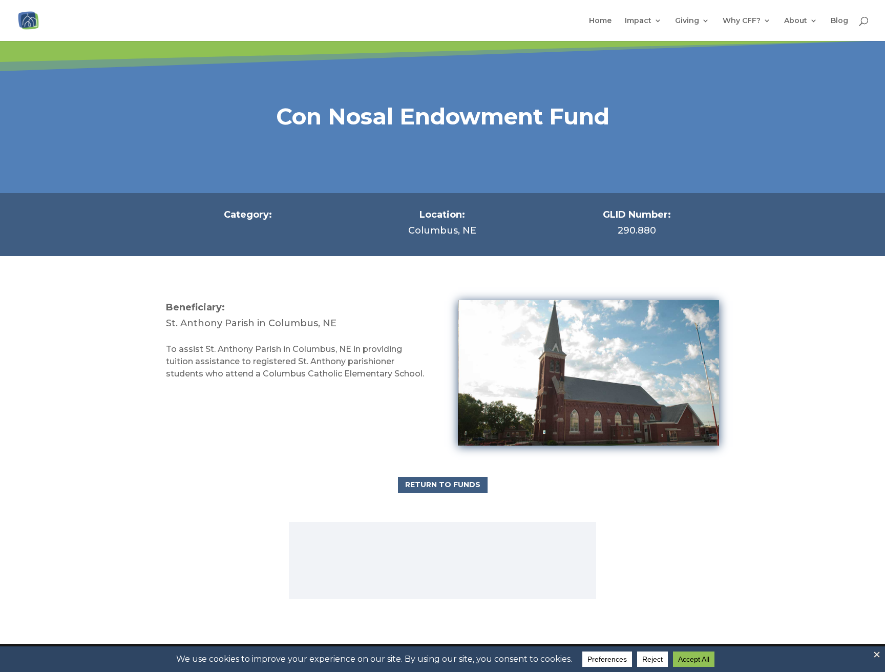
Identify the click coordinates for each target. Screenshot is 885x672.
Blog (839, 21)
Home (600, 21)
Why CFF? (742, 21)
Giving (687, 21)
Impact (638, 21)
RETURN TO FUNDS (442, 484)
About (795, 21)
